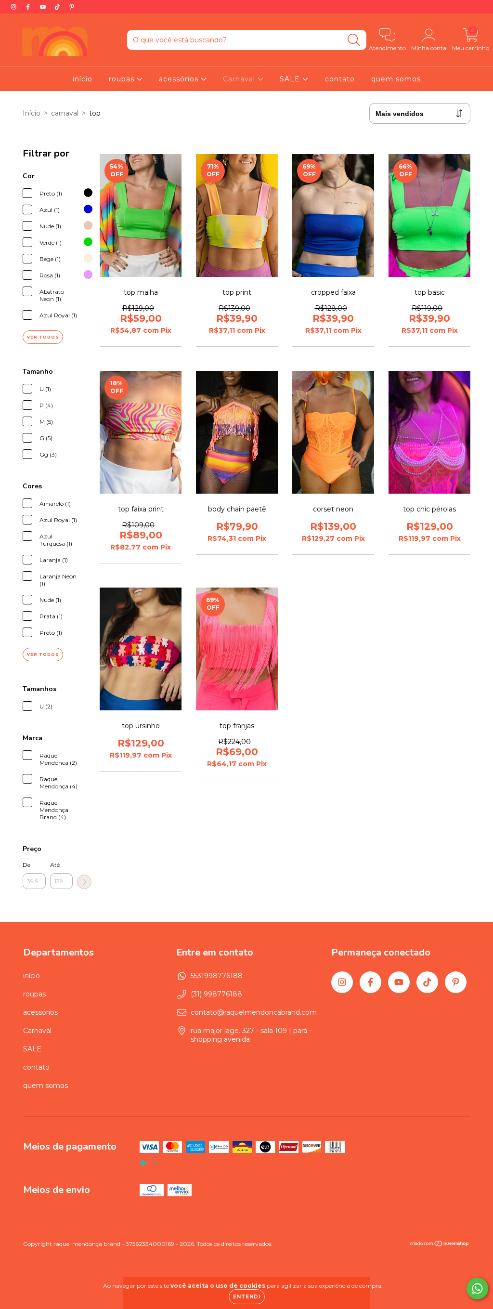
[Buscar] (354, 40)
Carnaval (240, 79)
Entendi (246, 1297)
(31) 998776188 (216, 994)
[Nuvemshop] (440, 1244)
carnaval (64, 113)
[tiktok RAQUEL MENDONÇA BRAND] (58, 6)
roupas (123, 79)
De (26, 864)
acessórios (180, 79)
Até (55, 864)
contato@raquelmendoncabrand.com (254, 1012)
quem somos (396, 79)
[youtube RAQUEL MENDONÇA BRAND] (44, 6)
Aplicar (84, 882)
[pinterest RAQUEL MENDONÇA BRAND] (71, 6)
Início (31, 113)
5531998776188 (217, 975)
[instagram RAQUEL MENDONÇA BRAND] (14, 6)
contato (340, 79)
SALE (291, 79)
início (82, 79)
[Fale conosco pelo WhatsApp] (477, 1288)
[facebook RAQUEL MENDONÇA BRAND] (29, 6)
